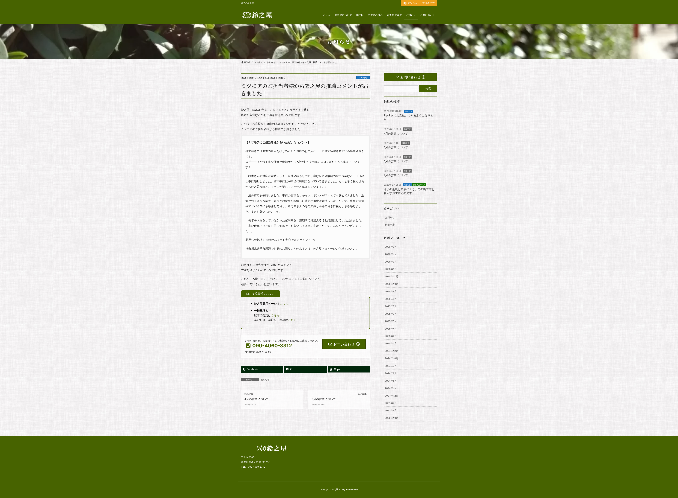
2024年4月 (391, 388)
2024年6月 (391, 373)
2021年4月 (391, 410)
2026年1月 (391, 269)
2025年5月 (391, 321)
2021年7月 (391, 403)
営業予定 (407, 129)
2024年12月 (391, 351)
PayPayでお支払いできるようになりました (410, 117)
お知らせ (363, 77)
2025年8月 (391, 299)
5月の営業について (323, 399)
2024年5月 (391, 380)
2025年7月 (391, 306)
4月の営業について (256, 399)
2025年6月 (391, 313)
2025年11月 (391, 276)
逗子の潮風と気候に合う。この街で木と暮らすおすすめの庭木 (409, 191)
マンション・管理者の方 (421, 3)
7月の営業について (396, 133)
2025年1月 (391, 343)
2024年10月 (391, 358)
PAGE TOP (660, 479)
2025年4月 (391, 328)
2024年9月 (391, 366)
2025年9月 (391, 291)
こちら (283, 303)
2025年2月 (391, 336)
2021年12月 (391, 395)
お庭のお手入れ (419, 185)
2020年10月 (391, 418)
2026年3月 (391, 261)
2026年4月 (391, 254)
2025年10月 (391, 284)
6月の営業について (396, 147)
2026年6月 (391, 246)
